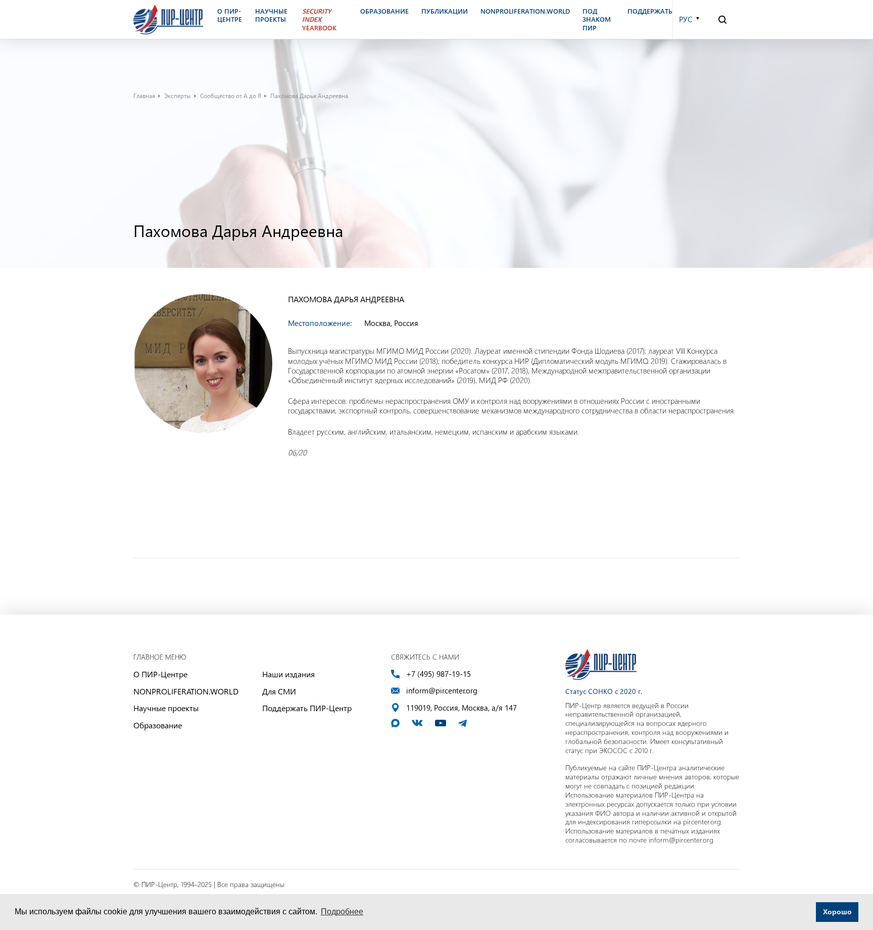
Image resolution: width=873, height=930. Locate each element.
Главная (144, 95)
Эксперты (177, 95)
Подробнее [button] (342, 911)
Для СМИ (279, 691)
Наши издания (288, 674)
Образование (157, 725)
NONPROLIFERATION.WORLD (185, 691)
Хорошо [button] (837, 912)
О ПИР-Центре (160, 674)
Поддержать (649, 11)
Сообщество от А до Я (230, 95)
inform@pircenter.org (441, 690)
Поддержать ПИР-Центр (307, 708)
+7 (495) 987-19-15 (438, 674)
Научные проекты (166, 708)
